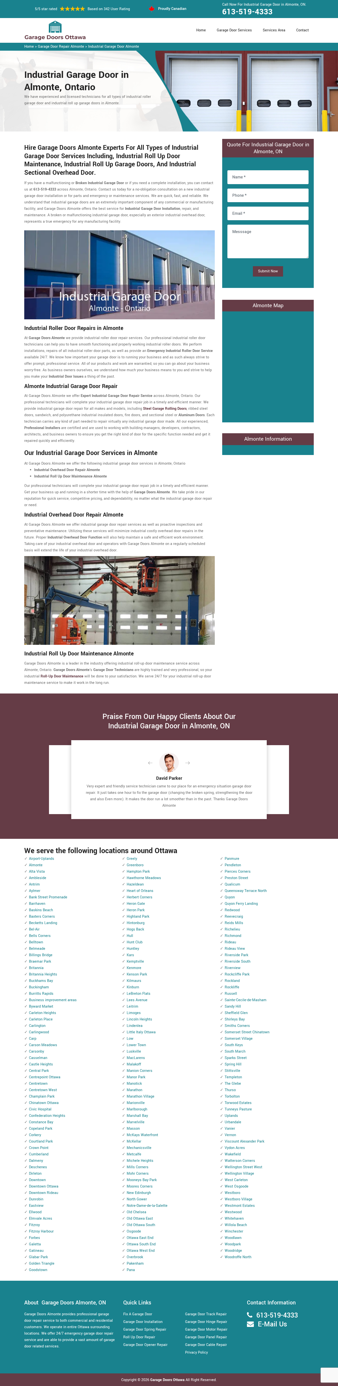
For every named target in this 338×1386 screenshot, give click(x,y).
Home (201, 30)
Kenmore (134, 968)
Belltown (36, 942)
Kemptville (135, 961)
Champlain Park (41, 1096)
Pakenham (135, 1263)
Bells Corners (40, 935)
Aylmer (34, 890)
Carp (32, 1038)
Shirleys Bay (235, 1019)
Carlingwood (39, 1032)
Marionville (136, 1102)
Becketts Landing (43, 923)
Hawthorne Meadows (144, 878)
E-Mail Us (272, 1324)
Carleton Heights (42, 1013)
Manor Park (136, 1077)
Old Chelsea (136, 1212)
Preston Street (236, 878)
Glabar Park (38, 1257)
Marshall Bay (137, 1115)
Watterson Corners (240, 1160)
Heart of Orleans (140, 890)
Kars (130, 955)
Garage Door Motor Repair (206, 1329)
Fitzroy (34, 1225)
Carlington (37, 1025)
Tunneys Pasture (238, 1109)
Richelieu (232, 929)
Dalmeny (36, 1160)
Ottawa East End (140, 1237)
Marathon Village (140, 1096)
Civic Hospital (40, 1109)
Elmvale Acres (40, 1218)
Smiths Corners (237, 1025)
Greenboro (135, 865)
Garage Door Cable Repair (206, 1344)
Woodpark (233, 1244)
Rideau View (235, 948)
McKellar (134, 1141)
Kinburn (133, 987)
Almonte (36, 865)
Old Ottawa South (141, 1225)
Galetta (35, 1244)
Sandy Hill (233, 1006)
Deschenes (38, 1167)
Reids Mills (234, 923)
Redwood (232, 910)
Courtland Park (41, 1141)
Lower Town (136, 1045)
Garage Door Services (234, 30)
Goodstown (38, 1270)
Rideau (230, 942)
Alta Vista (37, 871)
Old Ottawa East (140, 1218)
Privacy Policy (196, 1352)
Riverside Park (236, 955)
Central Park (39, 1070)
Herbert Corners (139, 897)
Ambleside (37, 878)
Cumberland (38, 1154)
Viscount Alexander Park (244, 1141)
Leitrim (132, 1006)
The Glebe (233, 1083)
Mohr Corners (138, 1173)
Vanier (230, 1128)
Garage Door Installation (143, 1321)
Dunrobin (36, 1199)
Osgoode (134, 1231)
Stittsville (232, 1070)
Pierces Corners (238, 871)
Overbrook (135, 1257)
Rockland (232, 980)
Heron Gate (136, 903)
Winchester (234, 1231)
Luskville (134, 1051)
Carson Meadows (43, 1045)
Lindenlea (135, 1025)
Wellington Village (239, 1173)
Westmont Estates (240, 1205)
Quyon (230, 897)
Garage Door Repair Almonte (61, 46)
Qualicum (232, 884)
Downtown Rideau (43, 1192)
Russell (231, 993)
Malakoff (134, 1064)
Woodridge (233, 1250)
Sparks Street (236, 1058)
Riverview (233, 968)
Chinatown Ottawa (44, 1102)
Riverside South (237, 961)
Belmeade (37, 948)
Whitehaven (234, 1218)
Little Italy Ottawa (141, 1032)
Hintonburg (136, 923)
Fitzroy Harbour (41, 1231)
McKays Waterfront (142, 1135)
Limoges (134, 1013)
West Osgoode (236, 1186)
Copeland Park (40, 1128)
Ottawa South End (141, 1244)
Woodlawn (233, 1237)
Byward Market (41, 1006)
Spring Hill (233, 1064)
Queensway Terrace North (246, 890)
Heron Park (136, 910)
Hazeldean (135, 884)
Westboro (232, 1192)
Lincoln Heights (139, 1019)
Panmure (232, 858)
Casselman (38, 1058)
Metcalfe (134, 1154)
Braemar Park (40, 961)
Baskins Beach (41, 910)
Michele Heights (140, 1160)
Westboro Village (238, 1199)
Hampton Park (138, 871)
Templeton (233, 1077)
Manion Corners (139, 1070)
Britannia (36, 968)
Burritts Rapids (41, 993)
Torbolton (232, 1096)
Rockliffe (232, 987)
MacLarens (136, 1058)
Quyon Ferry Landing (241, 903)
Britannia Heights (43, 974)
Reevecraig (234, 916)
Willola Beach (236, 1225)
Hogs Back (135, 929)
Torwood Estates (238, 1102)
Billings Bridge (40, 955)
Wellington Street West (243, 1167)
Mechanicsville (139, 1147)
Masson (133, 1128)
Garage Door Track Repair (206, 1314)
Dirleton (35, 1173)
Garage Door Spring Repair (144, 1329)
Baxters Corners (42, 916)
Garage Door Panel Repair (206, 1337)
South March (235, 1051)
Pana (131, 1270)
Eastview (36, 1205)
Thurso (230, 1090)
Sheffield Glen (236, 1013)
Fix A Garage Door (137, 1314)
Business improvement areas (53, 1000)
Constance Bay (41, 1122)
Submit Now (268, 271)
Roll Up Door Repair (139, 1337)
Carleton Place (41, 1019)
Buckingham (39, 987)
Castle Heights (41, 1064)
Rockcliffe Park (237, 974)
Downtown (37, 1180)
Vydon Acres (235, 1147)
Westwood (233, 1212)
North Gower (137, 1199)
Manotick (134, 1083)
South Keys (234, 1045)
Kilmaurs (134, 980)
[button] (154, 763)
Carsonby (36, 1051)
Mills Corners (137, 1167)
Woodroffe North (238, 1257)
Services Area (274, 30)
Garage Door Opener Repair (145, 1344)
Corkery (35, 1135)
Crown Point (38, 1147)
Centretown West (43, 1090)
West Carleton (236, 1180)
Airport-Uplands (41, 858)
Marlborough (137, 1109)
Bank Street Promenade (48, 897)
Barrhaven (37, 903)
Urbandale (233, 1122)
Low (130, 1038)
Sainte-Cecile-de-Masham (245, 1000)
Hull (130, 935)
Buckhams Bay (41, 980)
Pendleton (233, 865)
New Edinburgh (139, 1192)
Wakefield (233, 1154)
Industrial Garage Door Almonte (113, 46)
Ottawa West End (141, 1250)
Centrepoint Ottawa (44, 1077)
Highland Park (138, 916)
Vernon (230, 1135)
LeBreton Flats (138, 993)
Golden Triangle (41, 1263)
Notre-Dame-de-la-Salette (147, 1205)
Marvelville (136, 1122)
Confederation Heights (47, 1115)
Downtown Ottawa (43, 1186)
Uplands (231, 1115)
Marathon (134, 1090)
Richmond (233, 935)
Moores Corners (140, 1186)
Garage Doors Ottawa (168, 1380)
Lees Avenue (137, 1000)
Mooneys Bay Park (142, 1180)
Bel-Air (34, 929)
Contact (302, 30)
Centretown (38, 1083)
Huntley (133, 948)
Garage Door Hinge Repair (206, 1321)
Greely (132, 858)
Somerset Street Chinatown (247, 1032)
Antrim (34, 884)
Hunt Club (135, 942)
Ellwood (35, 1212)
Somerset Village (239, 1038)
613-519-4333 (247, 11)
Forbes (34, 1237)
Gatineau (36, 1250)
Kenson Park (137, 974)
